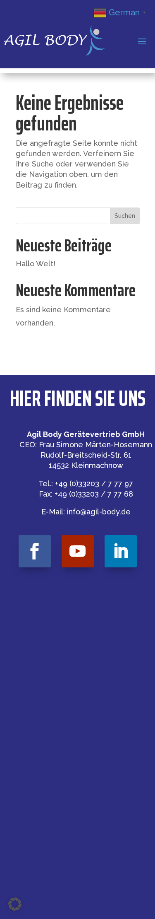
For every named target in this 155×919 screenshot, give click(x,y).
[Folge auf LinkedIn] (121, 551)
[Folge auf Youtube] (78, 551)
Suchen (124, 215)
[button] (15, 904)
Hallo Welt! (35, 263)
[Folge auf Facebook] (35, 551)
